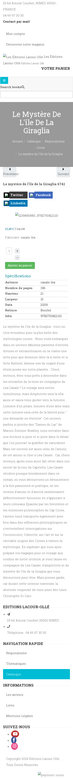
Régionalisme (55, 141)
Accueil (17, 141)
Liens (10, 705)
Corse (40, 148)
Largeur (11, 299)
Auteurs (11, 282)
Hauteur (11, 293)
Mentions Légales (19, 716)
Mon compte (15, 34)
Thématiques (16, 663)
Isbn (8, 316)
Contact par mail (16, 21)
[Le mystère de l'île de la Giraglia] (36, 215)
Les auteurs (14, 695)
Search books (10, 87)
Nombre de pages (18, 288)
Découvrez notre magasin (25, 44)
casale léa (28, 237)
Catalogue (34, 141)
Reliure (11, 310)
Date (8, 305)
